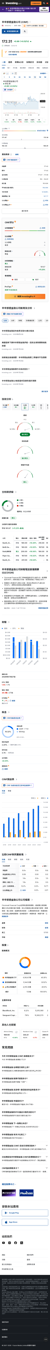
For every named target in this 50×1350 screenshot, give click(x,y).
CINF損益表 (8, 779)
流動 (3, 1260)
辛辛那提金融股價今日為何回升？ (16, 369)
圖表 (10, 62)
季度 (9, 791)
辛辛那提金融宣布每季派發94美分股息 (18, 331)
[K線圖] (4, 73)
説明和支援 (31, 1264)
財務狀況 (30, 62)
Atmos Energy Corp (10, 1031)
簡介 (8, 68)
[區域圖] (7, 73)
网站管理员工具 (7, 1269)
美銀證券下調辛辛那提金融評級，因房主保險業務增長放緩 (24, 344)
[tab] (6, 406)
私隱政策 (4, 1329)
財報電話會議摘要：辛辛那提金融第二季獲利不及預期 (24, 357)
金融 (46, 928)
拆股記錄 (31, 68)
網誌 (3, 1255)
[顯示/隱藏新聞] (15, 73)
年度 (3, 791)
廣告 (28, 1260)
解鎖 (24, 890)
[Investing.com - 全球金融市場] (14, 3)
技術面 (39, 62)
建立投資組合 (7, 1264)
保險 (46, 923)
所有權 (15, 68)
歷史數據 (23, 68)
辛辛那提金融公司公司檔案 (16, 899)
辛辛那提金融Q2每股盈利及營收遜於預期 (19, 381)
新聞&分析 (19, 62)
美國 (46, 937)
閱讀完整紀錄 (43, 608)
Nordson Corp (28, 1031)
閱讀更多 (5, 916)
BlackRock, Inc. (9, 1011)
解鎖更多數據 (41, 131)
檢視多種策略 (12, 54)
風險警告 (4, 1337)
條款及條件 (5, 1322)
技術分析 (6, 399)
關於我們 (30, 1255)
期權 (38, 68)
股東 (4, 945)
